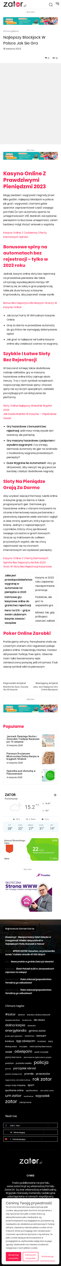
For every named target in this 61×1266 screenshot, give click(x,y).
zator (11, 1101)
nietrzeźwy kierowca (41, 1046)
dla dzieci (39, 1020)
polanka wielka (24, 1063)
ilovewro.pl (10, 937)
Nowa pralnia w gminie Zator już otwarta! (32, 961)
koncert (41, 1035)
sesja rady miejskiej (15, 1085)
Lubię (52, 1125)
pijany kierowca (13, 1057)
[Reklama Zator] (27, 891)
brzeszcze (26, 1020)
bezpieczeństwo (12, 1020)
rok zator (42, 1079)
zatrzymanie (25, 1102)
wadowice (28, 1096)
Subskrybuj (49, 1139)
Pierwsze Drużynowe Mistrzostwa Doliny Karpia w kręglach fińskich (23, 756)
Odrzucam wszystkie (30, 1257)
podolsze (9, 1063)
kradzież (42, 1041)
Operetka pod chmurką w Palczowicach (21, 772)
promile (29, 1073)
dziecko (31, 1025)
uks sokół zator (47, 1090)
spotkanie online (14, 1090)
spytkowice (32, 1090)
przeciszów (43, 1073)
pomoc (8, 1068)
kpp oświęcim (25, 1041)
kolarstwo (29, 1036)
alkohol (21, 1014)
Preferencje (48, 1256)
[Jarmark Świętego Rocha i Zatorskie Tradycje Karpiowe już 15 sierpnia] (48, 740)
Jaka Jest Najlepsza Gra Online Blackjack (45, 688)
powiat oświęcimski (13, 1074)
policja (41, 1062)
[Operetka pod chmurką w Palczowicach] (48, 775)
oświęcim (23, 1051)
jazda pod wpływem (14, 1036)
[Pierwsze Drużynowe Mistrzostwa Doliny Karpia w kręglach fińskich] (48, 758)
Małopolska (11, 1046)
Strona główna (11, 31)
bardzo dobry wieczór (38, 1014)
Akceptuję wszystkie (13, 1257)
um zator (13, 1095)
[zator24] (14, 4)
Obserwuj (50, 1132)
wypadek (42, 1096)
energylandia (15, 1030)
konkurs (9, 1041)
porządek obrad (24, 1068)
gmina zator (37, 1030)
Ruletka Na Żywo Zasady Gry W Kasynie (15, 688)
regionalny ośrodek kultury (17, 1080)
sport (31, 1085)
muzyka (23, 1046)
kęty (50, 1041)
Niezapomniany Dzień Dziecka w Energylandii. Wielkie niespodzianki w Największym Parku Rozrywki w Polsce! (28, 940)
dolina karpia (15, 1025)
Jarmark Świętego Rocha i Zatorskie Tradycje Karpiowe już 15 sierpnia (23, 739)
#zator (10, 1014)
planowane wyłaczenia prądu (38, 1057)
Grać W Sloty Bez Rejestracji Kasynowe (27, 566)
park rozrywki (41, 1052)
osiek (8, 1052)
